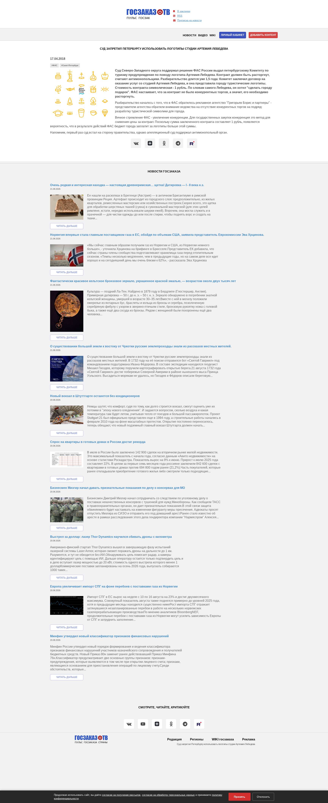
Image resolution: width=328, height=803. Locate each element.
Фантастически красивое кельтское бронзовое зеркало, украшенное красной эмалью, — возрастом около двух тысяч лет (143, 281)
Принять (239, 796)
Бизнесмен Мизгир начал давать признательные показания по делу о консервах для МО (117, 487)
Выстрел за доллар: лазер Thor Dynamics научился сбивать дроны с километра (111, 536)
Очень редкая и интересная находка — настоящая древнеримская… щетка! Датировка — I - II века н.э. (127, 185)
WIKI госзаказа (223, 739)
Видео (203, 35)
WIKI (212, 35)
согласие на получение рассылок (121, 795)
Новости (189, 35)
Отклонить (263, 796)
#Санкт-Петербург (69, 65)
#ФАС (54, 65)
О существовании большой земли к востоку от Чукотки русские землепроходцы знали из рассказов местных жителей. (140, 346)
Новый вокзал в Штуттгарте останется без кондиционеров (95, 396)
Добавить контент (263, 35)
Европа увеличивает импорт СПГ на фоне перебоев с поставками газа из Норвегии (114, 586)
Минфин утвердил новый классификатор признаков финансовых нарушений (109, 636)
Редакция (174, 739)
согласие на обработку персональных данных (168, 795)
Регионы (196, 739)
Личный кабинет (232, 35)
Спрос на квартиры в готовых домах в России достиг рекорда (97, 442)
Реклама (248, 739)
